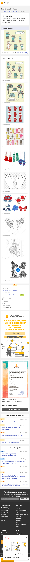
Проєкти (18, 516)
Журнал (18, 508)
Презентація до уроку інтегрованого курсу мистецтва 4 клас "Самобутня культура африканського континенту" (14, 476)
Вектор (3, 520)
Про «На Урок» (5, 533)
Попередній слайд (8, 53)
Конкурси (18, 518)
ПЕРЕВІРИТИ (24, 499)
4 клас (10, 294)
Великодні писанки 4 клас (9, 469)
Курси (2, 518)
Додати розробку (15, 409)
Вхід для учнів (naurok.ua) (20, 534)
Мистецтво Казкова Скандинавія (12, 421)
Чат (17, 522)
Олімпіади (19, 520)
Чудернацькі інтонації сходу (10, 442)
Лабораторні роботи (22, 514)
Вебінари (3, 514)
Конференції (4, 516)
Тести (17, 512)
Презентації (16, 294)
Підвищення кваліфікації (4, 511)
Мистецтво (5, 294)
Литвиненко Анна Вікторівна (10, 290)
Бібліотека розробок (22, 510)
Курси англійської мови (21, 525)
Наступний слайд (22, 53)
